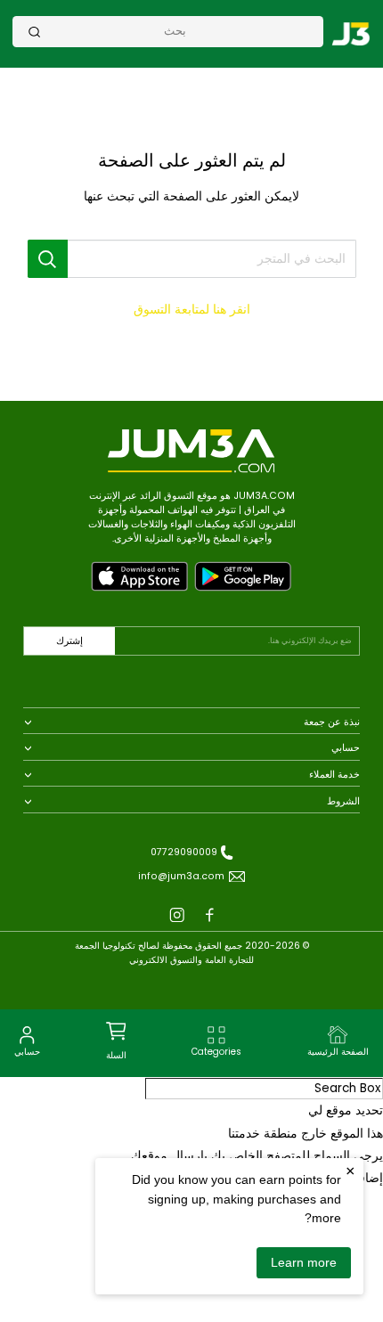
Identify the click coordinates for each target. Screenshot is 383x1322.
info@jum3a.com (181, 876)
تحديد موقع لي (345, 1110)
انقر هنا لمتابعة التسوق (192, 309)
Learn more (304, 1262)
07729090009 (184, 852)
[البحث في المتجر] (48, 259)
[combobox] (175, 31)
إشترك (69, 641)
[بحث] (35, 31)
